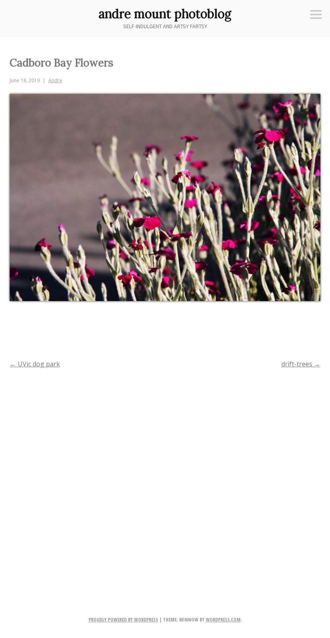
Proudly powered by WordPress (123, 619)
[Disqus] (165, 479)
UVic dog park (35, 364)
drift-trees (300, 364)
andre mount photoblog (165, 13)
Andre (55, 80)
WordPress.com (223, 619)
